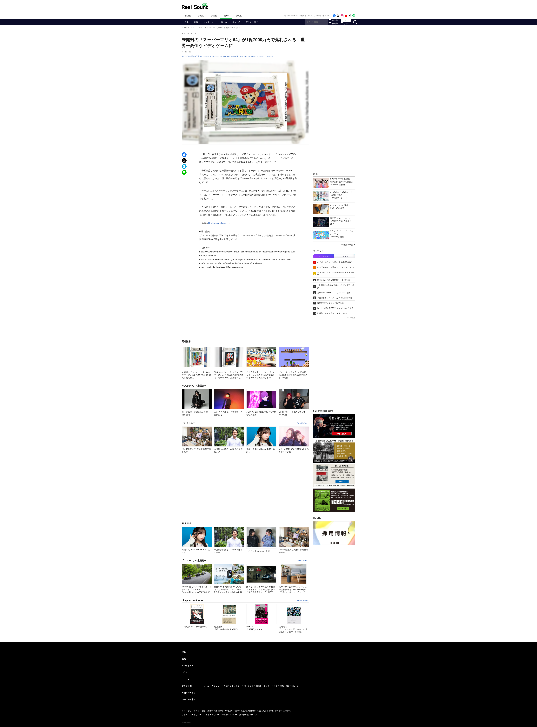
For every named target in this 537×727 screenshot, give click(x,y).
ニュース (236, 21)
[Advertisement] (287, 6)
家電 (226, 685)
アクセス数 (324, 256)
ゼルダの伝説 (188, 56)
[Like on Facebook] (334, 15)
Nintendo (231, 56)
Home (188, 15)
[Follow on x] (338, 15)
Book (239, 15)
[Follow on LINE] (353, 15)
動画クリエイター (263, 685)
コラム (224, 21)
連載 (196, 21)
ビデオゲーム (268, 56)
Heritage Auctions (217, 223)
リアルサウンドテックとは (193, 710)
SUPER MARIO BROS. (253, 56)
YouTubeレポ (292, 685)
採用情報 (287, 710)
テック (346, 20)
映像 (282, 685)
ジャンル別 (251, 21)
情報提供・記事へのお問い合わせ (240, 710)
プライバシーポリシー (191, 714)
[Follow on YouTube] (346, 15)
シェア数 (345, 256)
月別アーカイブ (189, 692)
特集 (187, 21)
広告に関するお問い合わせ (269, 710)
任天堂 (196, 56)
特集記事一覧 (347, 244)
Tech (226, 15)
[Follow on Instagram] (342, 15)
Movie (214, 15)
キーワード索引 (189, 699)
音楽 (276, 685)
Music (201, 15)
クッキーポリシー (211, 714)
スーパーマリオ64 (219, 56)
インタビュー (209, 21)
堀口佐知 (239, 56)
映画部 (335, 23)
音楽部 (335, 20)
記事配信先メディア (248, 714)
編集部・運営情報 (215, 710)
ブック (347, 23)
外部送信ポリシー (229, 714)
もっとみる (302, 423)
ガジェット (216, 685)
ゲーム (206, 685)
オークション (206, 56)
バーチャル (249, 685)
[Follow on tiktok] (349, 15)
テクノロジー (236, 685)
